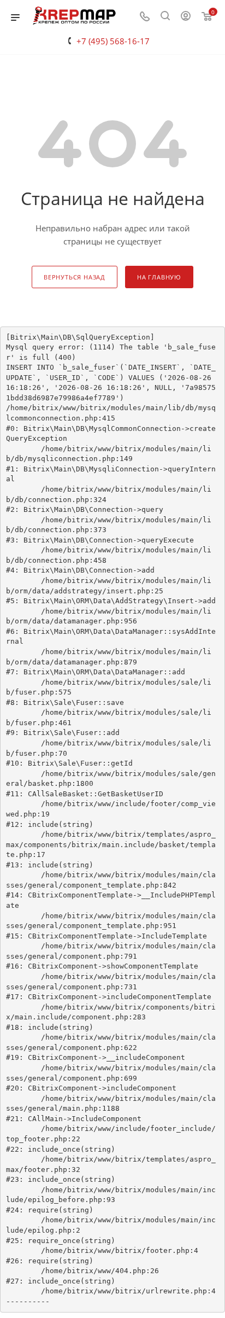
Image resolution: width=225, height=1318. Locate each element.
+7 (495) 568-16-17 (113, 41)
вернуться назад (74, 277)
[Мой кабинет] (186, 16)
